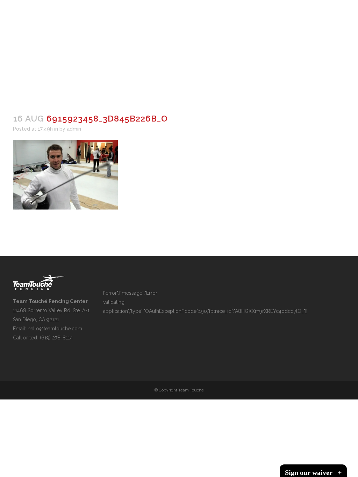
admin (74, 129)
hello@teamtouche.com (55, 328)
